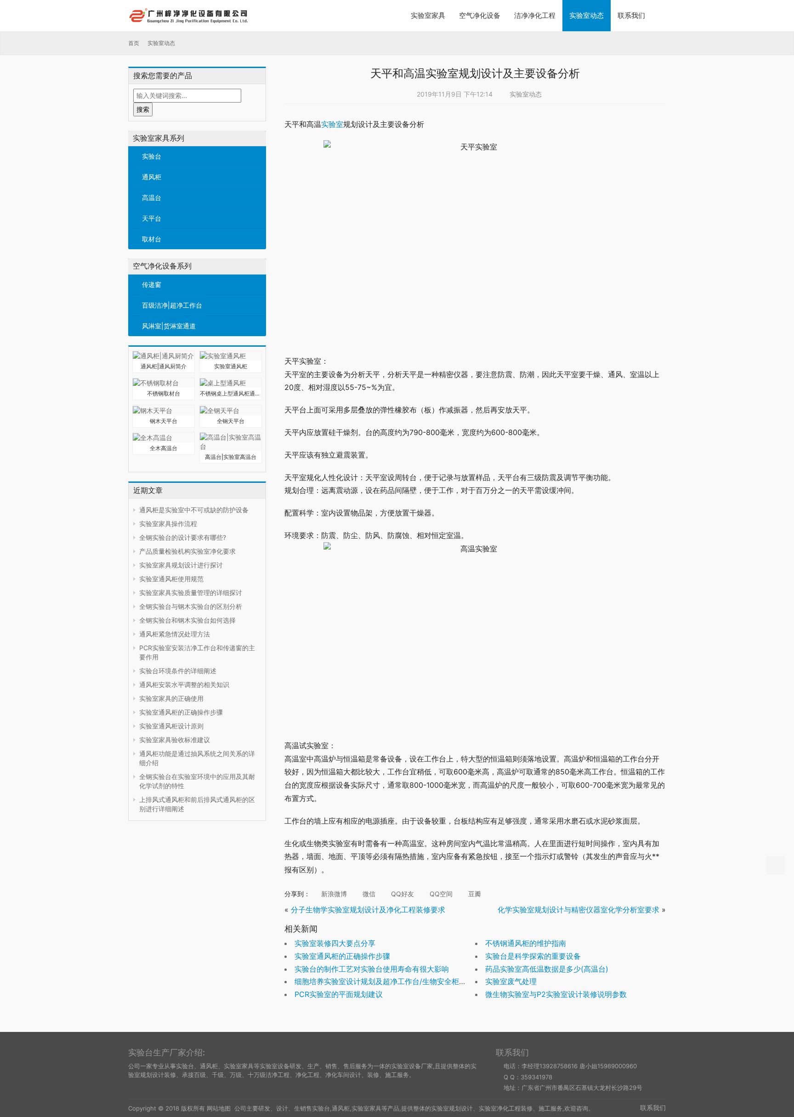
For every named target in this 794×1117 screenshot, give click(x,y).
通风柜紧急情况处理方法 (174, 634)
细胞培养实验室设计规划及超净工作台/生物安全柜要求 (384, 981)
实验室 (332, 124)
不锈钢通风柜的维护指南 (525, 943)
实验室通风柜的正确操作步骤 (181, 712)
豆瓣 (473, 894)
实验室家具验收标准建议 (174, 740)
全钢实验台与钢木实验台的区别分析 (190, 606)
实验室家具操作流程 (168, 523)
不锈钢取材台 (163, 393)
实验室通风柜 (230, 366)
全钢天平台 (230, 421)
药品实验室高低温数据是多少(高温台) (546, 969)
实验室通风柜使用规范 (171, 579)
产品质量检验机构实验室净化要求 (187, 551)
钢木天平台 (163, 421)
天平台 (151, 218)
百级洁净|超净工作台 (172, 305)
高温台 (151, 197)
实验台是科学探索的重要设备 (533, 956)
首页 (133, 43)
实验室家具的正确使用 (171, 698)
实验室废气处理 (511, 981)
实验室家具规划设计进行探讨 (181, 565)
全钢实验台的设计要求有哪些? (182, 537)
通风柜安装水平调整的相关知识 (184, 684)
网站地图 (219, 1108)
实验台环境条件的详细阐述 (177, 671)
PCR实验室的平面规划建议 (339, 994)
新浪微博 (333, 894)
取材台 (151, 239)
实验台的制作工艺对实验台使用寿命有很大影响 (372, 969)
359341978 (536, 1077)
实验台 (151, 156)
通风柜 (151, 177)
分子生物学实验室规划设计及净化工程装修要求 (368, 909)
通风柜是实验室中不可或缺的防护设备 (194, 510)
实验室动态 (586, 15)
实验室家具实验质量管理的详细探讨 (190, 592)
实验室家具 (428, 15)
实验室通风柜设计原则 (171, 726)
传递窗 (151, 284)
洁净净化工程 (535, 15)
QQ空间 (440, 894)
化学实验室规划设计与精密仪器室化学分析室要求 (578, 909)
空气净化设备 (479, 15)
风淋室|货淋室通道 (169, 326)
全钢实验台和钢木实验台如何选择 (187, 620)
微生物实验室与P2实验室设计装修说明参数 (556, 994)
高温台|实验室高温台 (230, 456)
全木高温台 (163, 448)
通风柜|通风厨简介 (164, 366)
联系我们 (631, 15)
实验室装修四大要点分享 (335, 943)
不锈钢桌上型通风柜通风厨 (230, 393)
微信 (368, 894)
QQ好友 (401, 894)
